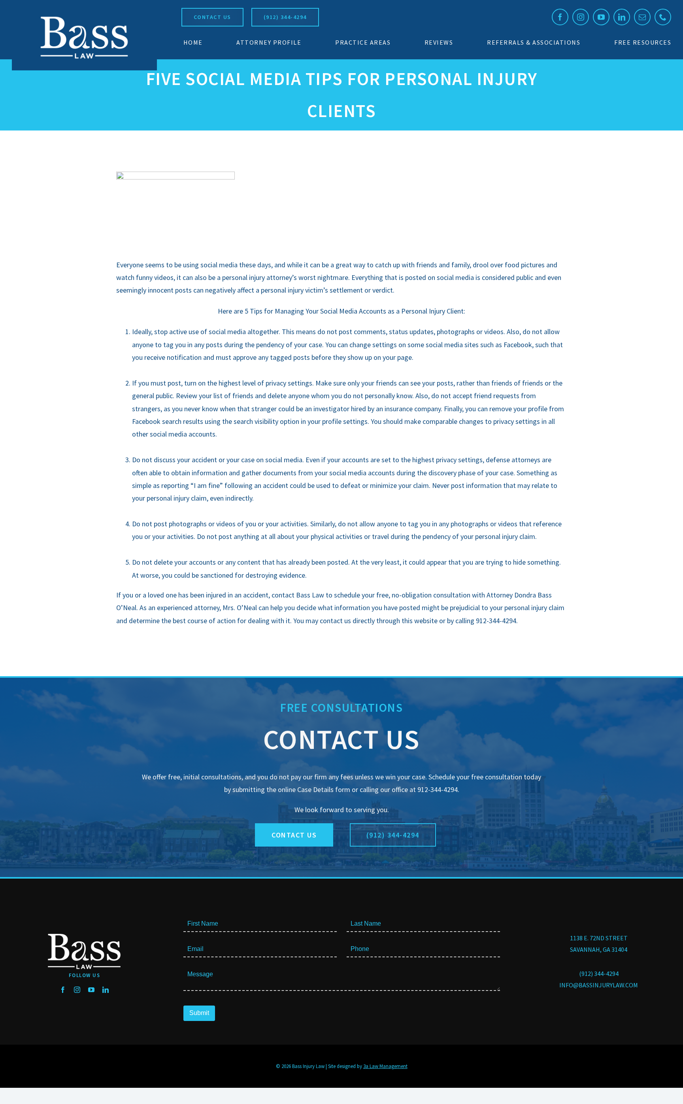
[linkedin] (621, 17)
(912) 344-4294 (599, 973)
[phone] (663, 17)
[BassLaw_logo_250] (84, 16)
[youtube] (601, 17)
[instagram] (580, 17)
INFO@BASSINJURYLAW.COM (598, 985)
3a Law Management (385, 1066)
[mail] (642, 17)
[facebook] (560, 17)
